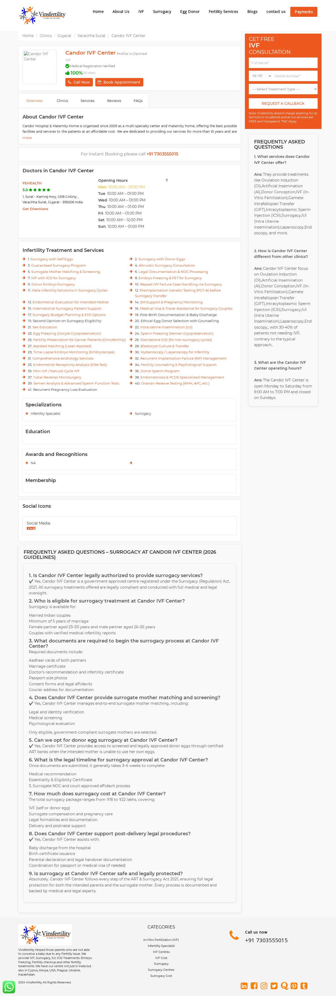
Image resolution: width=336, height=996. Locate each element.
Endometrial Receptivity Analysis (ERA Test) (70, 364)
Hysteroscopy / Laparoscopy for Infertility (175, 352)
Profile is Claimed (132, 53)
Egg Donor (190, 11)
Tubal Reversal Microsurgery (57, 377)
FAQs (138, 100)
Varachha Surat (91, 35)
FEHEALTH (32, 183)
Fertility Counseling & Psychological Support (179, 364)
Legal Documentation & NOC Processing (173, 271)
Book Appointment (121, 82)
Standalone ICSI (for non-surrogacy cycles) (176, 340)
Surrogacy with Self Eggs (52, 259)
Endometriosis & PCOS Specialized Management (182, 377)
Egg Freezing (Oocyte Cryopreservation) (67, 333)
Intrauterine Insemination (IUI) (166, 327)
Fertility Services (223, 11)
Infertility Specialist (161, 946)
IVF (141, 11)
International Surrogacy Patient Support (67, 308)
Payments (304, 11)
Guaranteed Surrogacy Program (58, 265)
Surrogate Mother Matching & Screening (65, 271)
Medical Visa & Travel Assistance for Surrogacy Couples (186, 308)
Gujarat (64, 35)
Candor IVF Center (128, 35)
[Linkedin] (245, 986)
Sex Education (45, 327)
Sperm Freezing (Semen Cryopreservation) (177, 333)
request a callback (283, 103)
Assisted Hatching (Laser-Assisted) (62, 346)
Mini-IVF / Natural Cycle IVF (56, 371)
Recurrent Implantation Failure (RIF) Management (183, 358)
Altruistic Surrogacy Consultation (167, 265)
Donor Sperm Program (160, 371)
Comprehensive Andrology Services (63, 358)
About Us (121, 11)
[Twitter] (275, 986)
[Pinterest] (295, 986)
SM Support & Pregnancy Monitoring (171, 302)
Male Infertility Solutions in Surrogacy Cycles (69, 290)
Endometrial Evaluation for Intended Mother (71, 302)
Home (98, 11)
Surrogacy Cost (161, 976)
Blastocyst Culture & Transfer (164, 346)
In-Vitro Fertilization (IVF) (161, 940)
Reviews (114, 100)
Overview (35, 100)
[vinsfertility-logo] (42, 15)
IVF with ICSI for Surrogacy (53, 278)
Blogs (252, 11)
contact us (276, 11)
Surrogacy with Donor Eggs (161, 259)
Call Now (82, 82)
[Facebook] (255, 986)
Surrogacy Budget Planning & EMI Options (69, 315)
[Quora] (285, 986)
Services (87, 100)
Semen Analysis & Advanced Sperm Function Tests (76, 383)
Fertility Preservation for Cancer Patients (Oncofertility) (79, 340)
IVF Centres (161, 952)
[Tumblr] (305, 986)
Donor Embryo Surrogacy (53, 284)
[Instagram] (265, 986)
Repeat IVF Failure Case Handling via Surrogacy (181, 284)
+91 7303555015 (266, 940)
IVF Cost (161, 958)
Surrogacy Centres (161, 970)
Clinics (46, 35)
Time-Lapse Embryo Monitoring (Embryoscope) (73, 352)
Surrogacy (162, 11)
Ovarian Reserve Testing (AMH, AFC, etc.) (175, 383)
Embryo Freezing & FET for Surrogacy (170, 278)
